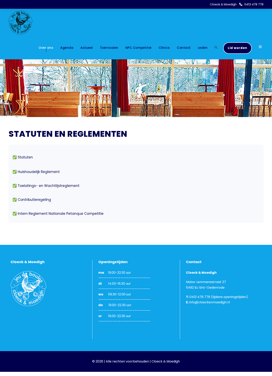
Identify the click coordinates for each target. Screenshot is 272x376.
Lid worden (237, 48)
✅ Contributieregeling (32, 199)
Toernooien (109, 48)
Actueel (86, 48)
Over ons (46, 48)
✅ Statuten (23, 157)
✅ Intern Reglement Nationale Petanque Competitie (58, 213)
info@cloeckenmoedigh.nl (209, 302)
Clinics (164, 48)
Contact (184, 48)
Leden (203, 48)
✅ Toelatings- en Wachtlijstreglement (46, 185)
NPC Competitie (138, 48)
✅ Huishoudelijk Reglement (36, 171)
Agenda (66, 48)
